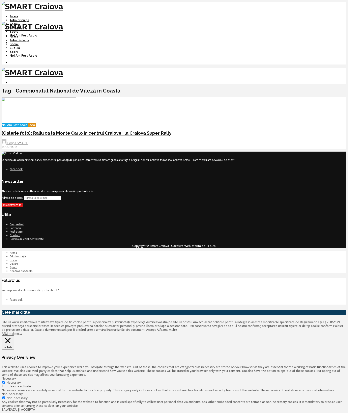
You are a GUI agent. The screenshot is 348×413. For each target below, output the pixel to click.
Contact (15, 235)
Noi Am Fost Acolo (23, 35)
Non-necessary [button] (12, 394)
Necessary (13, 382)
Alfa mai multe (167, 330)
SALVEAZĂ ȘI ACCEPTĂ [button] (18, 409)
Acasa (14, 16)
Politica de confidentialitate (27, 239)
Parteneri (15, 228)
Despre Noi (17, 224)
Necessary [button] (9, 378)
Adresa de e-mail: (13, 198)
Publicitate (16, 231)
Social (14, 44)
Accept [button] (151, 330)
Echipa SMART (17, 143)
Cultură (15, 48)
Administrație (19, 20)
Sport (14, 31)
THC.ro (211, 246)
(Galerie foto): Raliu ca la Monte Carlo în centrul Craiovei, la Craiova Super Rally (86, 133)
